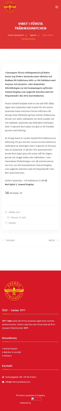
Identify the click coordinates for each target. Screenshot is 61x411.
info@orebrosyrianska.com (18, 382)
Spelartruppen (10, 348)
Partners (6, 356)
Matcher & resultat (11, 352)
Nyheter (12, 223)
